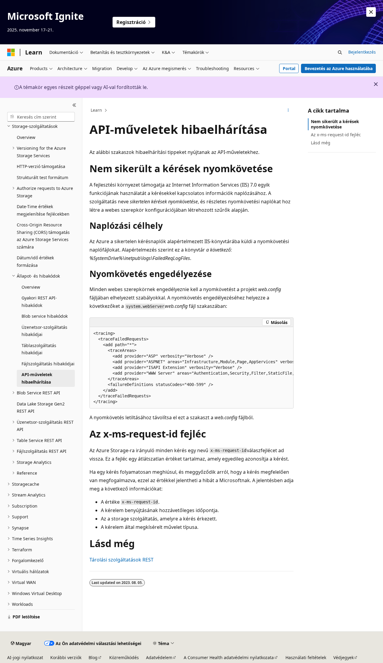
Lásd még (320, 143)
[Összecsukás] (74, 105)
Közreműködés (124, 657)
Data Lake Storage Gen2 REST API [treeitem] (41, 407)
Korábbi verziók (65, 657)
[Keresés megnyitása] (340, 52)
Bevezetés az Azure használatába (339, 68)
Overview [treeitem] (26, 137)
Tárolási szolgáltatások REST (121, 559)
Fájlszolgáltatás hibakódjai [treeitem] (48, 364)
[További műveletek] (288, 110)
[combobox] (41, 117)
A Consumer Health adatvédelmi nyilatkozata (229, 657)
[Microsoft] (11, 52)
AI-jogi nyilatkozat (25, 657)
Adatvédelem (159, 657)
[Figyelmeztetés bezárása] (371, 12)
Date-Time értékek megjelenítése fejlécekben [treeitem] (43, 210)
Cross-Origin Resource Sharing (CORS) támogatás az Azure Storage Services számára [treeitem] (43, 236)
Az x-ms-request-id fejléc (336, 134)
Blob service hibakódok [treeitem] (45, 316)
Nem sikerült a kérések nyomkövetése (335, 124)
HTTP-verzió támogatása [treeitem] (41, 166)
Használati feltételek (305, 657)
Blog (93, 657)
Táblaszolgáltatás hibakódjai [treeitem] (39, 349)
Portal (289, 68)
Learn (96, 110)
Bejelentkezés (362, 52)
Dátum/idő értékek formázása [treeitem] (35, 261)
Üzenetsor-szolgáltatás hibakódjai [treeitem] (44, 330)
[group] (191, 367)
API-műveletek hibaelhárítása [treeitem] (37, 378)
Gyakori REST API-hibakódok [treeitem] (39, 301)
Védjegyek (343, 657)
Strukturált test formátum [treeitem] (42, 177)
